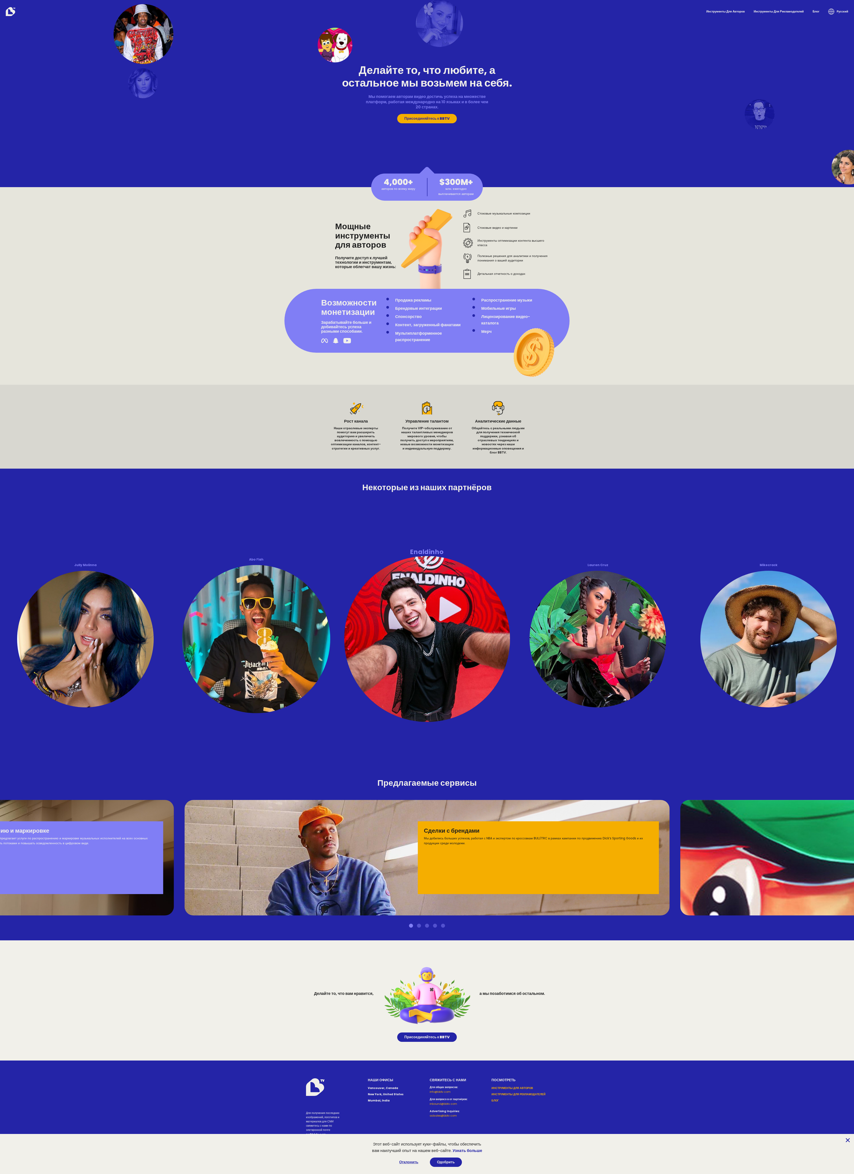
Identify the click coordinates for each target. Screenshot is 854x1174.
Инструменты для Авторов (725, 11)
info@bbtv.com (440, 1092)
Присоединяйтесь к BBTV (427, 118)
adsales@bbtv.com (443, 1115)
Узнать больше (467, 1150)
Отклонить (408, 1162)
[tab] (411, 925)
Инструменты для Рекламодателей (779, 11)
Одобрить (446, 1162)
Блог (816, 11)
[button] (838, 11)
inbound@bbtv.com (443, 1104)
